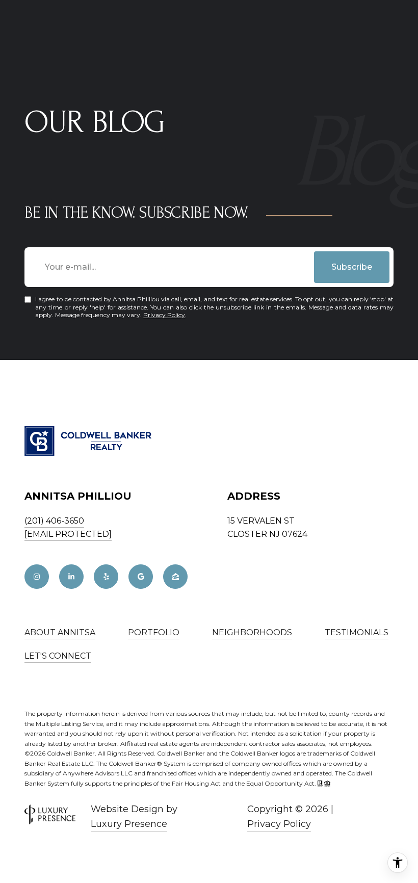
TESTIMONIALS (356, 632)
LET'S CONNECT (57, 656)
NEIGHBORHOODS (252, 632)
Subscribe (351, 267)
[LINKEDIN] (71, 576)
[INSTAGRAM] (36, 576)
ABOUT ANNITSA (59, 632)
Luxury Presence (129, 823)
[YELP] (106, 576)
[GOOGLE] (140, 576)
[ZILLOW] (175, 576)
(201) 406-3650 (54, 521)
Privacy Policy (164, 315)
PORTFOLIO (153, 632)
